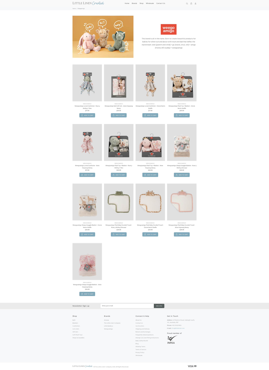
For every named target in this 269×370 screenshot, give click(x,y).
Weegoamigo (87, 104)
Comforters (76, 326)
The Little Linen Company (112, 323)
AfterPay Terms (140, 346)
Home (74, 9)
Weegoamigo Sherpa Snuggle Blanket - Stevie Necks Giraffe (87, 226)
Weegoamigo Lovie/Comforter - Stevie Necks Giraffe (150, 107)
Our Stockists (140, 326)
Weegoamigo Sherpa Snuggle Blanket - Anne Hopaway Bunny (87, 286)
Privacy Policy (140, 352)
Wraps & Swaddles (78, 338)
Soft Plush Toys (77, 335)
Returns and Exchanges (143, 332)
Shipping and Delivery (143, 329)
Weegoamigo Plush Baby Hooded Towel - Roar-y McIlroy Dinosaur (118, 226)
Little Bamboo (108, 326)
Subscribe (159, 306)
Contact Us (139, 323)
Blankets (75, 323)
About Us (138, 320)
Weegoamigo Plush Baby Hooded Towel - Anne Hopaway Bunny (182, 226)
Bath (74, 320)
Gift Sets (75, 332)
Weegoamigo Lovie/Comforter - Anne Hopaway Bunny (87, 166)
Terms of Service (141, 349)
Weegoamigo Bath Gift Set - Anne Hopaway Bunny (119, 107)
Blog (137, 344)
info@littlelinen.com (178, 328)
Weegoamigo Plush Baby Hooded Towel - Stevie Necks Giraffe (150, 226)
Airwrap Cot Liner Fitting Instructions (147, 338)
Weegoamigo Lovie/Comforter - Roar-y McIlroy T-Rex (87, 107)
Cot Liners (76, 329)
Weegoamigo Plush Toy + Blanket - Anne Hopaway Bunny (150, 166)
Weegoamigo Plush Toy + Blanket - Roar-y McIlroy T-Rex (118, 166)
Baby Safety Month (142, 341)
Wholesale (139, 355)
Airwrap (106, 320)
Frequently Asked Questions (145, 335)
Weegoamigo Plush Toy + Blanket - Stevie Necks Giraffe (182, 107)
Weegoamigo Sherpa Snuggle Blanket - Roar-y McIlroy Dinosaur (181, 166)
